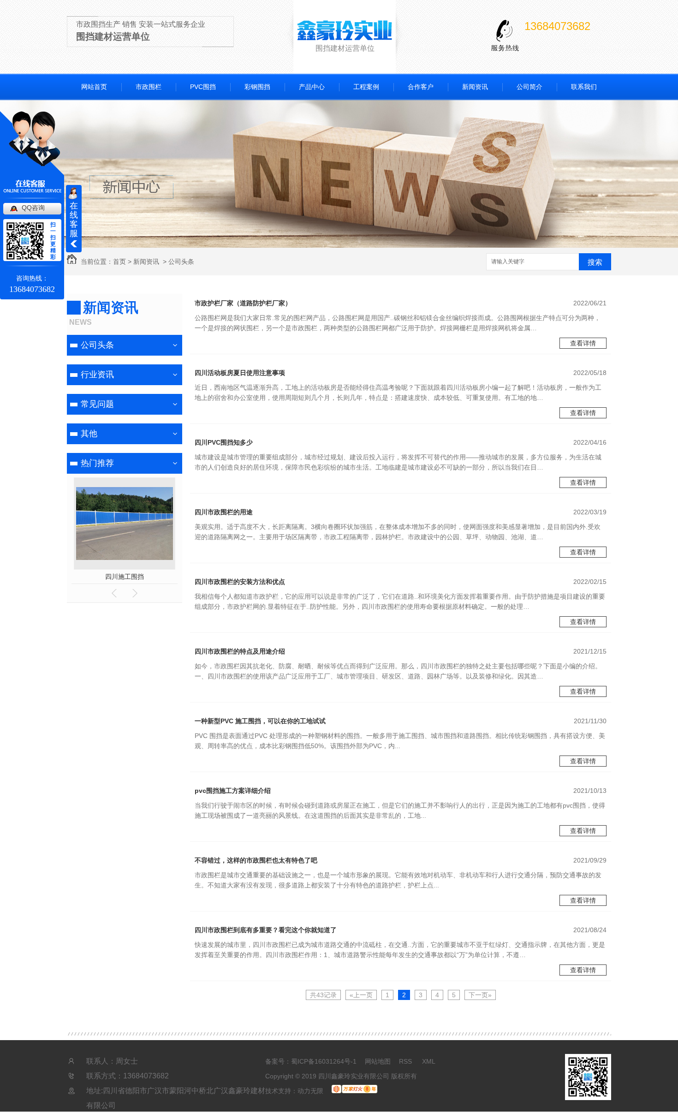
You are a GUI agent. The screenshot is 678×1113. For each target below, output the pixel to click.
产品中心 (312, 86)
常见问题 (97, 404)
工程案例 (366, 86)
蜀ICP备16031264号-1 (324, 1061)
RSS (406, 1061)
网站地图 (378, 1061)
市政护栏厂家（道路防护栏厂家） (243, 303)
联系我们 (584, 86)
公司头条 (181, 261)
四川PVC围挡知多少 (224, 442)
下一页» (480, 995)
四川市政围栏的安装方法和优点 (240, 581)
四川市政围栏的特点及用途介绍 (240, 651)
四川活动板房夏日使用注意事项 (240, 372)
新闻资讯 (475, 86)
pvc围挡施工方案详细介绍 (233, 790)
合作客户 (421, 86)
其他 (89, 433)
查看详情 (583, 343)
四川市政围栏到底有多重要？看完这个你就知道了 (266, 930)
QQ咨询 (33, 207)
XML (428, 1061)
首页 (119, 261)
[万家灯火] (354, 1091)
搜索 (595, 262)
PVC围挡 (203, 86)
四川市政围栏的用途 (224, 512)
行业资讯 (97, 374)
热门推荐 (97, 463)
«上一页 (361, 995)
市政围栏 (148, 86)
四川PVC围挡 (74, 576)
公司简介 (529, 86)
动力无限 (310, 1091)
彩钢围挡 (257, 86)
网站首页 (94, 86)
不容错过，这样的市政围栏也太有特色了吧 (256, 860)
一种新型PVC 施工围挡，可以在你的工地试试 (260, 721)
